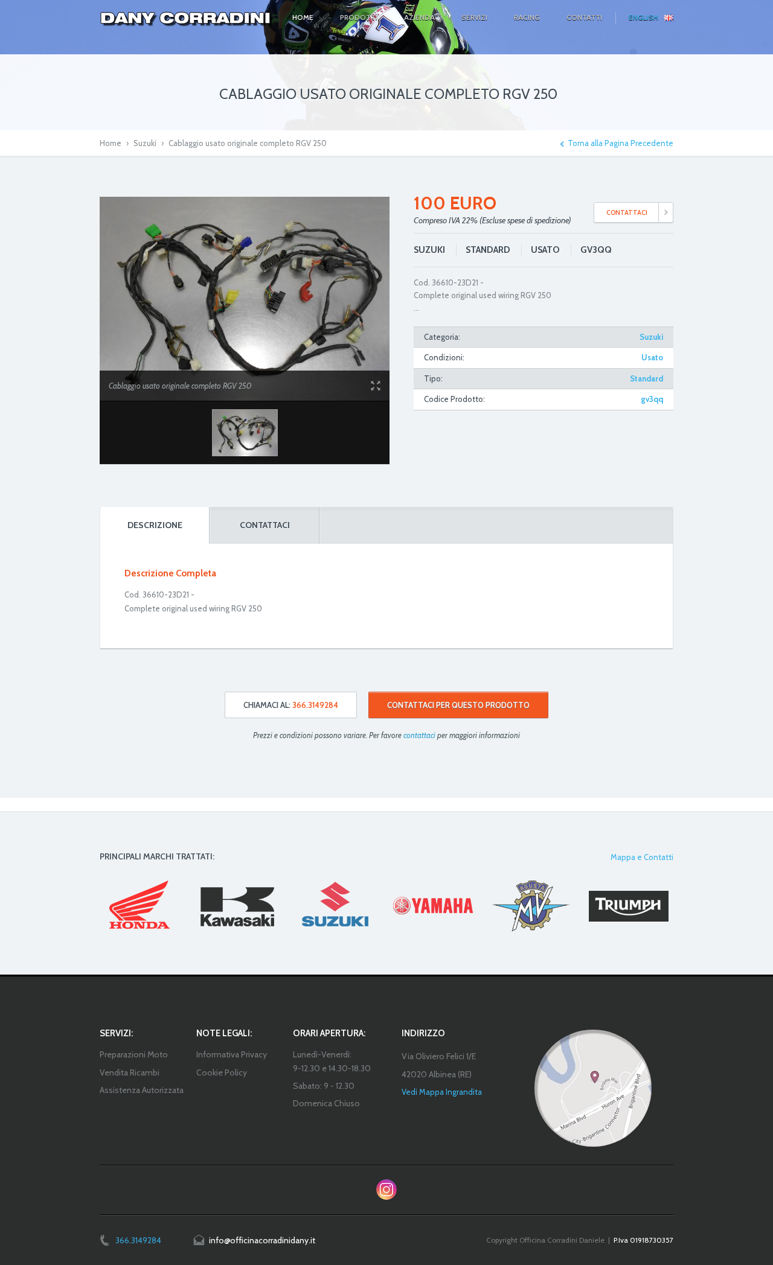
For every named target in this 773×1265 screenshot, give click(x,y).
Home (110, 143)
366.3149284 (138, 1240)
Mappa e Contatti (642, 857)
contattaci (419, 735)
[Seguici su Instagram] (386, 1189)
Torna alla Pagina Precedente (620, 143)
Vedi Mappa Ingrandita (442, 1092)
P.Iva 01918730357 (643, 1239)
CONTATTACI (626, 212)
